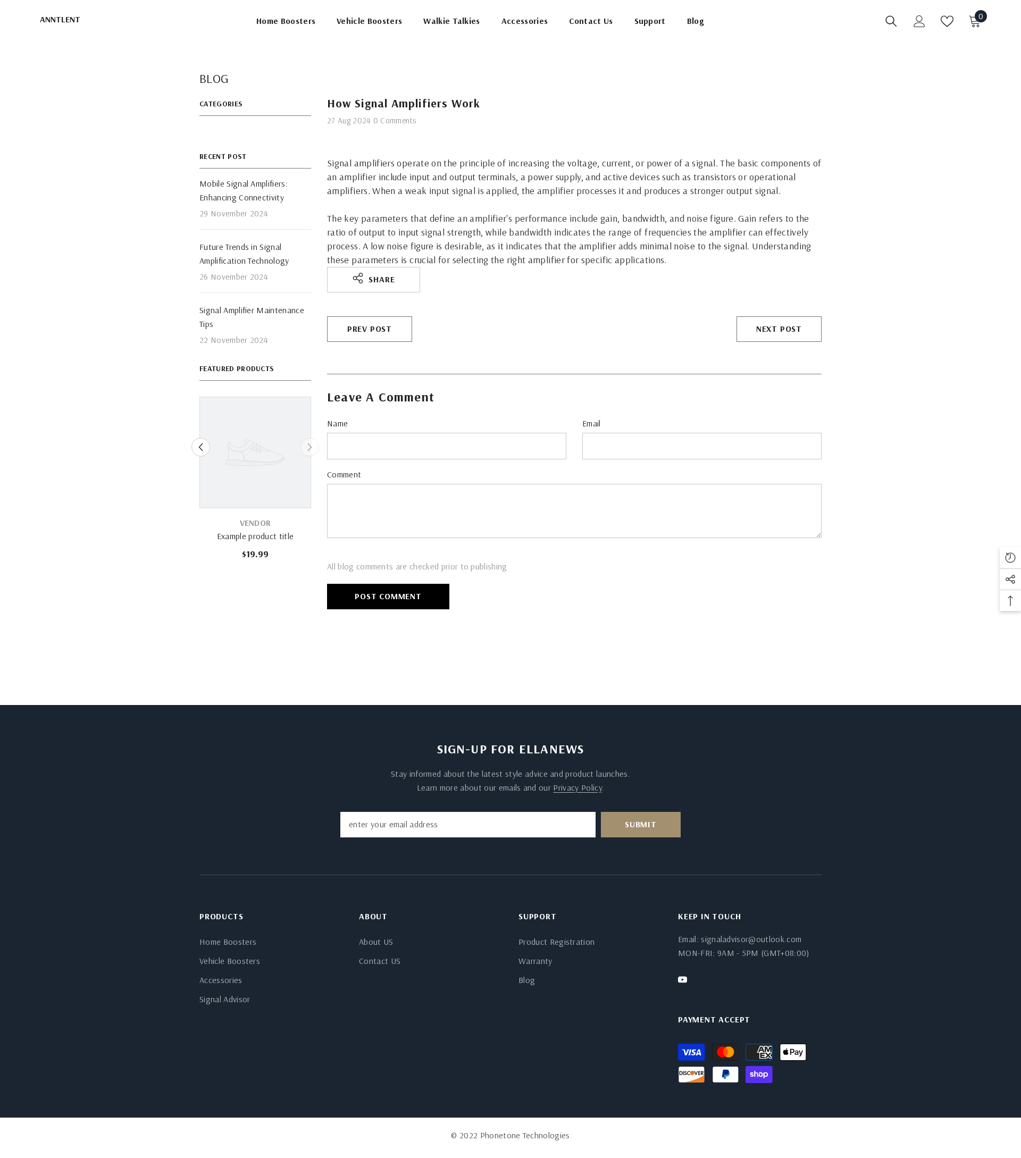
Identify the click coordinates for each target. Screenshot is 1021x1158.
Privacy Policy (577, 787)
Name (337, 423)
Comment (344, 474)
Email (591, 423)
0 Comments (394, 120)
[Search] (891, 21)
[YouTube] (682, 979)
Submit (641, 824)
